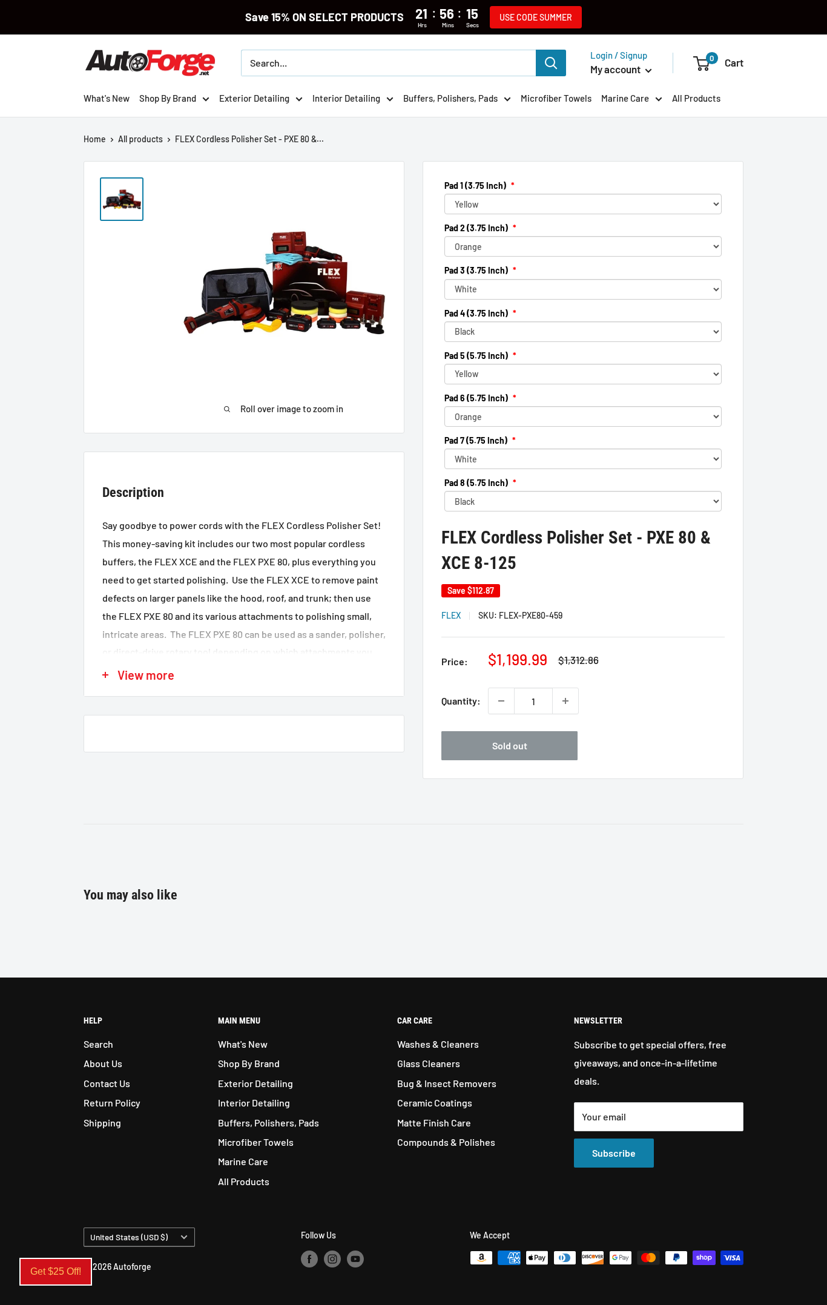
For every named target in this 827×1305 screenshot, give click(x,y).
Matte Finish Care (434, 1122)
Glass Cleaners (428, 1063)
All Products (696, 98)
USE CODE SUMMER (535, 17)
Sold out (509, 745)
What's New (107, 98)
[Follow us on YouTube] (355, 1259)
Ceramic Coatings (434, 1102)
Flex (451, 615)
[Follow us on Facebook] (309, 1259)
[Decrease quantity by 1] (501, 701)
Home (95, 139)
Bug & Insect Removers (446, 1083)
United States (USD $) (129, 1237)
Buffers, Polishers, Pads (450, 98)
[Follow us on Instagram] (332, 1259)
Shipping (102, 1122)
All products (140, 139)
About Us (103, 1063)
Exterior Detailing (254, 98)
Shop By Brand (167, 98)
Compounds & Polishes (446, 1142)
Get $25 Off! (55, 1271)
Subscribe (614, 1153)
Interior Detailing (346, 98)
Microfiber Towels (556, 98)
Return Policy (112, 1102)
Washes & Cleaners (438, 1044)
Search (98, 1044)
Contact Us (107, 1083)
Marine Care (625, 98)
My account (616, 69)
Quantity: (461, 700)
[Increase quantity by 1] (565, 701)
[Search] (551, 63)
